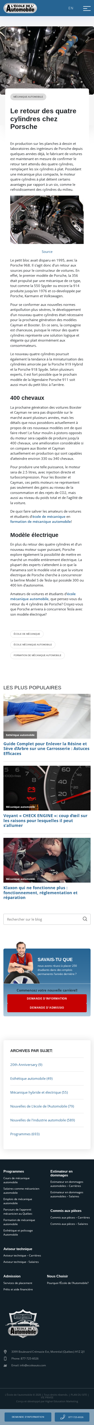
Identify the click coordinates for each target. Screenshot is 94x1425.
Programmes (20, 1134)
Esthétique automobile (28, 1078)
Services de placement (17, 1283)
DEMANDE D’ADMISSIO (47, 1007)
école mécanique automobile (33, 644)
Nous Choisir (57, 1276)
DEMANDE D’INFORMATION (47, 998)
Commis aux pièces (65, 1211)
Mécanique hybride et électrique (35, 1092)
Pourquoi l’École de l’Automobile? (68, 1283)
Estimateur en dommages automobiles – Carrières (66, 1184)
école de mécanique (27, 634)
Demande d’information (28, 1417)
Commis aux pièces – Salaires (69, 1224)
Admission (12, 1276)
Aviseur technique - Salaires (21, 1262)
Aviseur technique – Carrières (22, 1255)
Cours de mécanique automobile (16, 1180)
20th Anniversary (23, 1064)
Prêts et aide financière (18, 1289)
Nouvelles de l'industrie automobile (38, 1120)
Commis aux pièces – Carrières (70, 1217)
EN (71, 8)
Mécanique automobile (28, 97)
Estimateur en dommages (61, 1173)
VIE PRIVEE (47, 1397)
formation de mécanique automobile (37, 655)
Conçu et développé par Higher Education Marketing (47, 1401)
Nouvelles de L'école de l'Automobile (38, 1106)
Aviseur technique (17, 1249)
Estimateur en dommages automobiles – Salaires (66, 1194)
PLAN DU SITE (79, 1394)
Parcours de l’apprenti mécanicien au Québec (17, 1212)
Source (47, 251)
